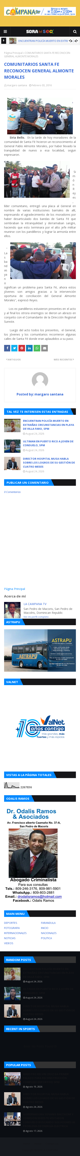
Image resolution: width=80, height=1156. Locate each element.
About (37, 1143)
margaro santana (17, 85)
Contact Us (52, 1143)
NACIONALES (49, 933)
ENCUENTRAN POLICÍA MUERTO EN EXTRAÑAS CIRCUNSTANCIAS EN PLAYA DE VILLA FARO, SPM (48, 425)
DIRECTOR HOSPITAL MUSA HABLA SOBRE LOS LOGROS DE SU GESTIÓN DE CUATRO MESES (49, 462)
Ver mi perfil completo (36, 616)
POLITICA (46, 938)
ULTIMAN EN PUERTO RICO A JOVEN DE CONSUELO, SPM (48, 443)
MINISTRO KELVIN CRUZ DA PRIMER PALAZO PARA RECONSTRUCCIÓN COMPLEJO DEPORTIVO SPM (46, 1078)
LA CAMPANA (50, 1150)
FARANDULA (48, 923)
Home (26, 1143)
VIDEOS (8, 943)
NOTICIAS (10, 938)
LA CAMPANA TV (35, 604)
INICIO (44, 928)
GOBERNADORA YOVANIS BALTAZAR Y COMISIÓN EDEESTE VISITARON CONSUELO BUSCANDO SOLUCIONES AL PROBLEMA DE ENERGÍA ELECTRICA (49, 1120)
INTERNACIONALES (15, 933)
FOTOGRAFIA (12, 928)
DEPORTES (10, 923)
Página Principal (13, 53)
